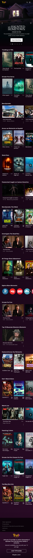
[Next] (30, 23)
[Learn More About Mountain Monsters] (23, 346)
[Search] (26, 2)
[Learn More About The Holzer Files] (23, 424)
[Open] (30, 2)
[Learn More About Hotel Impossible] (23, 122)
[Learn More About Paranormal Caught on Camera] (23, 201)
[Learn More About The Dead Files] (23, 252)
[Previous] (2, 23)
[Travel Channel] (4, 2)
